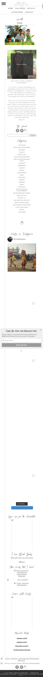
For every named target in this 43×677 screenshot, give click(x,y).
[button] (21, 331)
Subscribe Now (21, 345)
